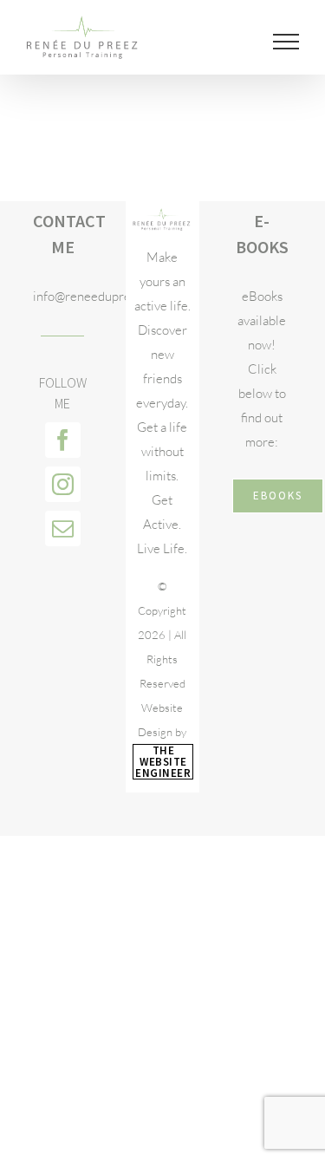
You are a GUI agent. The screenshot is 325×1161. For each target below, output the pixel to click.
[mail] (63, 528)
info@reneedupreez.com (62, 296)
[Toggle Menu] (286, 41)
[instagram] (63, 484)
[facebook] (63, 440)
